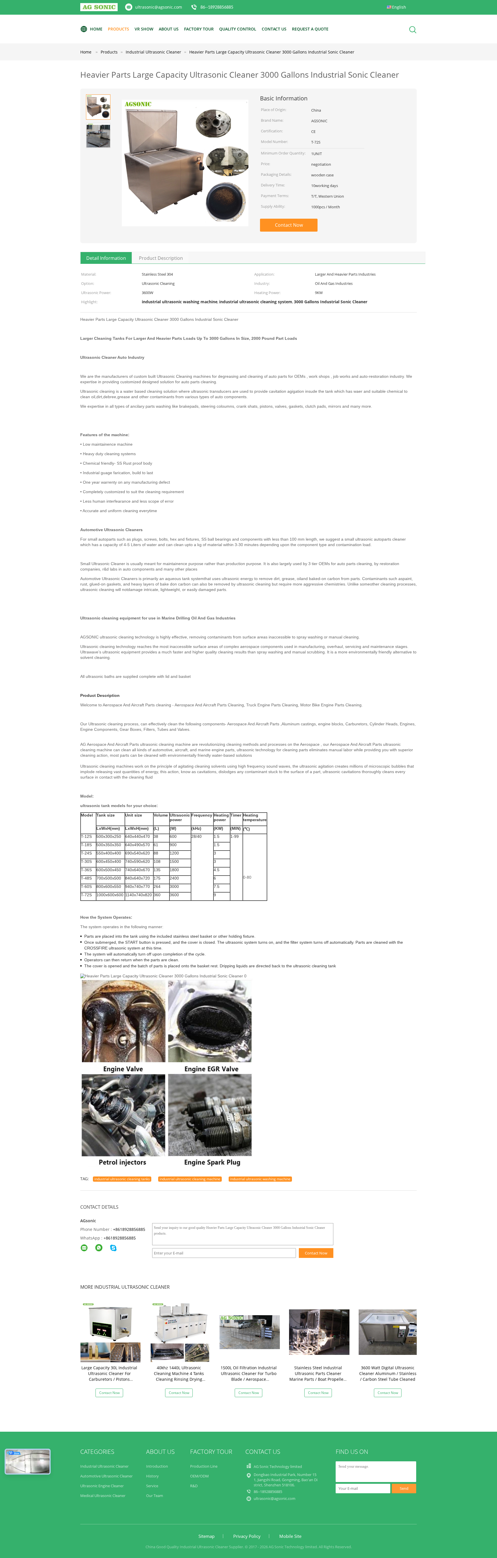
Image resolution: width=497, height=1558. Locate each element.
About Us (169, 29)
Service (152, 1485)
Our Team (154, 1495)
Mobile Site (290, 1536)
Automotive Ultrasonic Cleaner (106, 1476)
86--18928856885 (216, 7)
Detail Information (106, 258)
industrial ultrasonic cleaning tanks (122, 1178)
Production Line (203, 1466)
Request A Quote (310, 29)
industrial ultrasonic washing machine (260, 1178)
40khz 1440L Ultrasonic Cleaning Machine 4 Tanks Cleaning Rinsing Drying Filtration (179, 1376)
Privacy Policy (247, 1536)
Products (118, 29)
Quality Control (237, 29)
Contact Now (289, 225)
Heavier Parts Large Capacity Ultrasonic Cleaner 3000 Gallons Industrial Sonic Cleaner (271, 52)
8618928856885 (121, 1238)
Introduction (157, 1466)
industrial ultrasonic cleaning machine (190, 1178)
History (152, 1476)
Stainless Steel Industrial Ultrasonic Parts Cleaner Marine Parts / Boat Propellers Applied (318, 1376)
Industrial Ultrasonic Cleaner (104, 1466)
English (399, 7)
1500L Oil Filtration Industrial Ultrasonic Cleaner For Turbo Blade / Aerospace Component (249, 1376)
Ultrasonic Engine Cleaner (102, 1485)
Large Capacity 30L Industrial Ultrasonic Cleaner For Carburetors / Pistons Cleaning (109, 1376)
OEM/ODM (199, 1476)
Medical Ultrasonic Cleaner (102, 1495)
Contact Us (274, 29)
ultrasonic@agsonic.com (158, 7)
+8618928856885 (129, 1229)
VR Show (144, 29)
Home (96, 29)
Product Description (161, 258)
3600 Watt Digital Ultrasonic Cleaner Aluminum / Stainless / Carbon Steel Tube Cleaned (387, 1373)
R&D (194, 1485)
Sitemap (206, 1536)
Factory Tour (199, 29)
